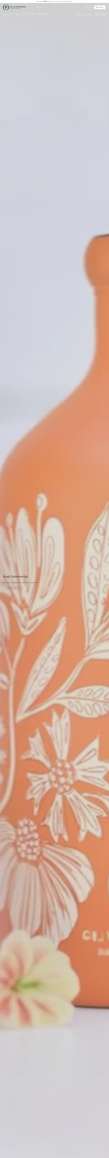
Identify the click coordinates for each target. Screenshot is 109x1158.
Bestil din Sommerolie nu (13, 588)
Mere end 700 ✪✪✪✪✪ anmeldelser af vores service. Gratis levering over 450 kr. (54, 1)
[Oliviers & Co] (14, 7)
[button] (99, 7)
